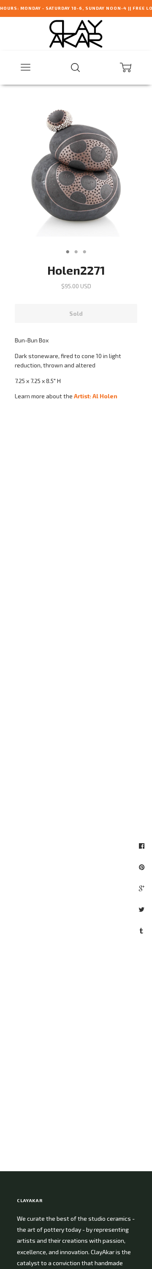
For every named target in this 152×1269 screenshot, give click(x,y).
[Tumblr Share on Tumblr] (142, 930)
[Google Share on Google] (142, 888)
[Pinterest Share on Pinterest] (142, 867)
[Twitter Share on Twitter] (142, 909)
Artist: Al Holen (95, 396)
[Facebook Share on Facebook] (142, 845)
